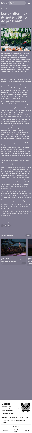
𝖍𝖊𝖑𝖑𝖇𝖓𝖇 (23, 167)
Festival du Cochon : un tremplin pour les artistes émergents (13, 260)
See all (28, 235)
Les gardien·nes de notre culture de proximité (18, 9)
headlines (6, 9)
